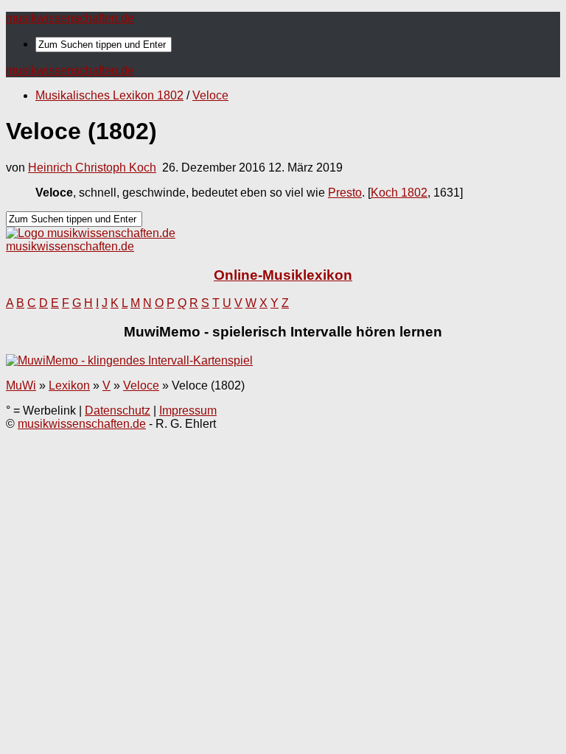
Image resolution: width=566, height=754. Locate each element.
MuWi (21, 385)
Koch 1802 (399, 192)
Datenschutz (117, 410)
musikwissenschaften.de (70, 18)
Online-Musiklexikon (283, 275)
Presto (345, 192)
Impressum (188, 410)
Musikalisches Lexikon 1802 (109, 95)
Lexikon (69, 385)
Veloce (210, 95)
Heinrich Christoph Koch (92, 167)
